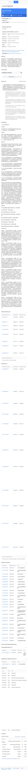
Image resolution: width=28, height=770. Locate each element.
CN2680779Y (4, 321)
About (2, 768)
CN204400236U (5, 345)
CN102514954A (5, 334)
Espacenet (10, 53)
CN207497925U (5, 624)
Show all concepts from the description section (11, 758)
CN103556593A (5, 581)
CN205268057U (5, 620)
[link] (3, 742)
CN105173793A (5, 567)
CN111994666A (5, 423)
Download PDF (7, 15)
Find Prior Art (14, 15)
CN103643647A (5, 584)
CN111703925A (5, 414)
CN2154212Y (4, 317)
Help (9, 769)
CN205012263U (5, 601)
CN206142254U (5, 628)
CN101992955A (5, 329)
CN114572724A (5, 505)
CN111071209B (5, 570)
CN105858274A (5, 369)
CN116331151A (5, 547)
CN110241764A (5, 593)
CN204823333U (5, 353)
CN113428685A (5, 466)
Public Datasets (16, 768)
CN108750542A (5, 391)
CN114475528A (5, 490)
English (10, 18)
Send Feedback (8, 768)
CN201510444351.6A (6, 652)
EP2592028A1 (4, 341)
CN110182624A (5, 403)
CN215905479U (5, 630)
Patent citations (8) (7, 50)
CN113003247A (5, 449)
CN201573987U (5, 618)
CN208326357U (5, 586)
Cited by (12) (14, 50)
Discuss (19, 53)
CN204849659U (5, 579)
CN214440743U (5, 606)
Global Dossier (15, 53)
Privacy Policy (3, 769)
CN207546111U (5, 610)
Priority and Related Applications (13, 51)
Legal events (19, 50)
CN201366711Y (5, 325)
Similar (21, 15)
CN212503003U (5, 590)
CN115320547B (5, 614)
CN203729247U (5, 634)
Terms (22, 768)
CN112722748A (5, 434)
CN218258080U (5, 595)
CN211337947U (5, 640)
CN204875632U (5, 599)
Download (18, 736)
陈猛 (6, 20)
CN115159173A (5, 523)
